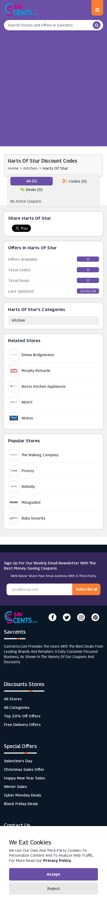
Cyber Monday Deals (22, 795)
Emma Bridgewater (38, 354)
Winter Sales (15, 786)
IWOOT (27, 402)
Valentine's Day (18, 760)
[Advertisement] (53, 86)
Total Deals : (48, 280)
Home (13, 168)
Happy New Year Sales (24, 777)
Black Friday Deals (21, 803)
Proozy (28, 470)
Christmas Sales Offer (24, 769)
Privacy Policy (57, 860)
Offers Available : (48, 259)
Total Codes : (48, 269)
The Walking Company (40, 455)
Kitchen (18, 320)
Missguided (31, 502)
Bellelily (28, 486)
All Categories (17, 707)
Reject (53, 888)
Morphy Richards (36, 370)
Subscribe (84, 589)
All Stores (13, 698)
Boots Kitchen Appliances (43, 386)
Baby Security (33, 518)
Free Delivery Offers (22, 724)
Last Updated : (52, 291)
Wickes (27, 418)
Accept (53, 874)
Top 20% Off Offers (22, 715)
